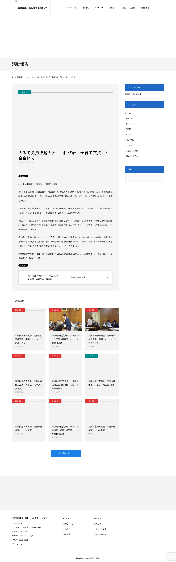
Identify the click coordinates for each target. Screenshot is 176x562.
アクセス (112, 8)
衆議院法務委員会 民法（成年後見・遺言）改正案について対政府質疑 (65, 430)
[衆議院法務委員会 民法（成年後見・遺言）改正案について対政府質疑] (65, 410)
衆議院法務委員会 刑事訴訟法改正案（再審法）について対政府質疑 (28, 339)
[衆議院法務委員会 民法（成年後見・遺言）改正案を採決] (102, 365)
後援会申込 (144, 8)
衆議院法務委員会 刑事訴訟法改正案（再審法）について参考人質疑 (28, 385)
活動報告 (85, 8)
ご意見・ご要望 (128, 8)
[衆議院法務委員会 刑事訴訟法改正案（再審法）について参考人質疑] (28, 365)
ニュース (31, 163)
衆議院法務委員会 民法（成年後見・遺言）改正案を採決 (101, 383)
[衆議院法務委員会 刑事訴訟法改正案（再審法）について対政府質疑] (28, 319)
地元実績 (129, 134)
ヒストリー (129, 124)
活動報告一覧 (64, 453)
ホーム (128, 113)
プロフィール (70, 8)
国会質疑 (18, 310)
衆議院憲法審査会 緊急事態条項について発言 (28, 428)
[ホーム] (13, 77)
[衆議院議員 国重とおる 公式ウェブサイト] (31, 8)
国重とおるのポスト (133, 94)
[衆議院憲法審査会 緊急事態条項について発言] (28, 410)
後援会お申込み (131, 156)
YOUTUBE (99, 8)
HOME (66, 519)
